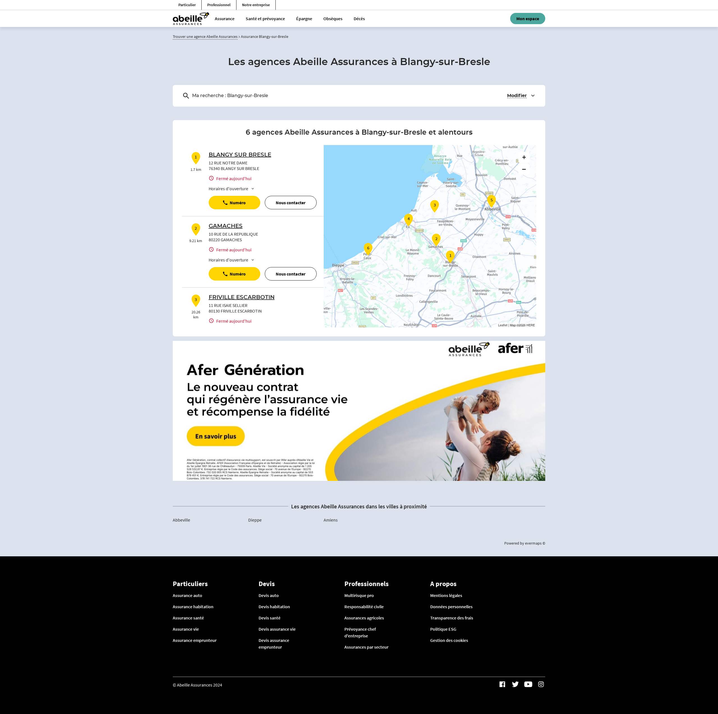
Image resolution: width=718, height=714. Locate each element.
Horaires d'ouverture (228, 188)
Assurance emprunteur (195, 640)
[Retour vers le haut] (696, 681)
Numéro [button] (238, 202)
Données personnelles (451, 606)
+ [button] (524, 157)
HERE (530, 325)
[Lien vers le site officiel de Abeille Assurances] (191, 18)
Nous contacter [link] (290, 202)
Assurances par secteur (366, 647)
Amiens (331, 520)
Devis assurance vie (277, 629)
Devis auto (269, 595)
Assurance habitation (193, 606)
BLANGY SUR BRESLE (240, 155)
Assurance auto (187, 595)
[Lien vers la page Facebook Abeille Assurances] (502, 684)
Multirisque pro (359, 595)
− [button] (524, 169)
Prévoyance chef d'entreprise (360, 632)
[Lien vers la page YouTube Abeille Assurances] (528, 684)
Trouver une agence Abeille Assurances (205, 36)
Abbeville (181, 520)
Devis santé (269, 618)
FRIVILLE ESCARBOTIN (242, 297)
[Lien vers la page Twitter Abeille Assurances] (515, 684)
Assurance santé (188, 618)
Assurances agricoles (364, 618)
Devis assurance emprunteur (274, 643)
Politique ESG (443, 629)
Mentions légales (446, 595)
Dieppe (255, 520)
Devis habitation (274, 606)
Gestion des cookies (449, 640)
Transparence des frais (451, 618)
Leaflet (502, 325)
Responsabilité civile (364, 606)
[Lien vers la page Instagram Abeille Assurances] (541, 684)
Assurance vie (186, 629)
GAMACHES (226, 226)
